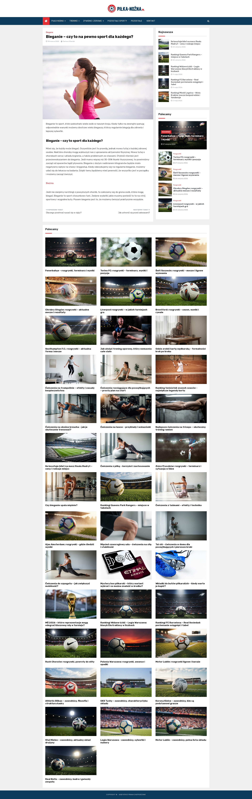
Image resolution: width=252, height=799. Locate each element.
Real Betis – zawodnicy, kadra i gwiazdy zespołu (68, 780)
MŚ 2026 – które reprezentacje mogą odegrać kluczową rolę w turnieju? (66, 624)
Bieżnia (50, 183)
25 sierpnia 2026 (181, 210)
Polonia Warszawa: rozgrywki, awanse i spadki (122, 663)
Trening (73, 21)
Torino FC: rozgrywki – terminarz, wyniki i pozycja (187, 158)
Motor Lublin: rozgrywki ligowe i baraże (178, 661)
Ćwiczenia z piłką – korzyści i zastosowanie (125, 466)
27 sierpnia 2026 (181, 163)
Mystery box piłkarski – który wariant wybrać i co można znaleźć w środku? (121, 584)
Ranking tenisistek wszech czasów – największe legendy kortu (177, 389)
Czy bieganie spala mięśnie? (61, 505)
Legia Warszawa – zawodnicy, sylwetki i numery (122, 741)
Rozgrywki (166, 132)
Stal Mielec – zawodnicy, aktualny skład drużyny (68, 741)
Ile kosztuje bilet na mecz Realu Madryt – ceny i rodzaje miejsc (186, 42)
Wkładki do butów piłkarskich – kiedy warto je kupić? (180, 584)
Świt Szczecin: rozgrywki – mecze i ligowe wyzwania (187, 174)
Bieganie (49, 32)
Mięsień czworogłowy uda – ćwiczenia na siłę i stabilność (125, 545)
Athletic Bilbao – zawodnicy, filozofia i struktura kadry (66, 702)
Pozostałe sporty (117, 21)
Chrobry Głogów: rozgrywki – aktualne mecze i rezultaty (188, 189)
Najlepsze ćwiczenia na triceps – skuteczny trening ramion (181, 428)
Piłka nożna (57, 21)
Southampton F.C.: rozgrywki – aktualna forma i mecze (68, 350)
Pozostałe (136, 21)
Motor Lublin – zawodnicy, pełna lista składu (181, 740)
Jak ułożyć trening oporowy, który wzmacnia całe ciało (126, 350)
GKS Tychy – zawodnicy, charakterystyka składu (124, 702)
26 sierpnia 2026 (181, 178)
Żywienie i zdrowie (92, 21)
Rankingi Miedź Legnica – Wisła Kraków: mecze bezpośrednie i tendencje (185, 95)
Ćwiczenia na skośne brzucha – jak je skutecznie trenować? (66, 428)
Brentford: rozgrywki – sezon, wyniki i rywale (177, 311)
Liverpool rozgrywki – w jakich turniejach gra (123, 311)
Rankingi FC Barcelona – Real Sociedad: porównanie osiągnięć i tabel (187, 82)
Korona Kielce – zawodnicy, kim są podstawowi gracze (175, 702)
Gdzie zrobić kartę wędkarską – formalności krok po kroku (181, 350)
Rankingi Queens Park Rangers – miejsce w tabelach (186, 55)
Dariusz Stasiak (69, 41)
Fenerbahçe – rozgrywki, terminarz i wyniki (69, 270)
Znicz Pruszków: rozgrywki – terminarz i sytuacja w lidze (178, 467)
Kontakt (151, 21)
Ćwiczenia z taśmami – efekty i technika (179, 505)
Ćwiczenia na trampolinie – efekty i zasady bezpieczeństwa (69, 389)
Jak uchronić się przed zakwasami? (134, 212)
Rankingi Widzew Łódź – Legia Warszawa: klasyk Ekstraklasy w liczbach (186, 68)
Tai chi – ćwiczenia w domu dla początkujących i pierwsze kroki (174, 545)
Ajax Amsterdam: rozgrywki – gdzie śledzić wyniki (69, 545)
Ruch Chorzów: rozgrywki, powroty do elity (69, 661)
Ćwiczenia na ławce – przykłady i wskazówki (125, 427)
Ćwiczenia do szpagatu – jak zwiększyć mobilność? (67, 584)
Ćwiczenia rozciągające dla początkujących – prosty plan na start (125, 389)
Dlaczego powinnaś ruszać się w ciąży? (64, 212)
